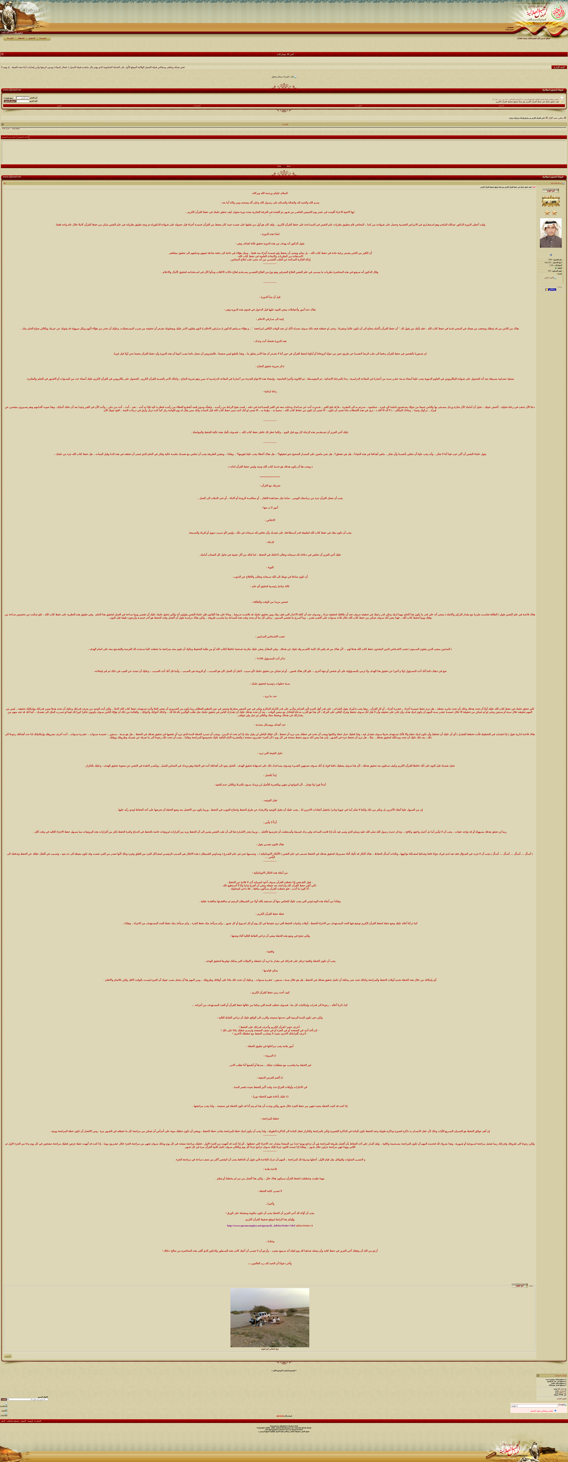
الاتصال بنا (37, 1421)
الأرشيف (23, 1421)
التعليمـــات (358, 105)
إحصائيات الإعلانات (13, 1421)
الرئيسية (30, 1421)
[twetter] (3, 1411)
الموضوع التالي (278, 1370)
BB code (561, 1389)
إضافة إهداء (16, 128)
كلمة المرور (33, 101)
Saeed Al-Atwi (297, 1430)
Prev (279, 166)
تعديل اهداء (5, 128)
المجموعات (197, 105)
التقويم (59, 105)
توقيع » (530, 1286)
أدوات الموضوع (23, 137)
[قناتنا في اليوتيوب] (3, 1415)
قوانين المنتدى (561, 1398)
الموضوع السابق (289, 1370)
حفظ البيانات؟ (8, 98)
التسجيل (501, 105)
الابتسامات (562, 1391)
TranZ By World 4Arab (302, 1428)
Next (288, 166)
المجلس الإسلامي (515, 99)
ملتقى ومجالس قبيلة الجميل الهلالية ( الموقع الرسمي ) (541, 99)
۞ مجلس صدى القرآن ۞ (499, 99)
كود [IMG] (562, 1393)
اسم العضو (33, 98)
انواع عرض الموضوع (9, 137)
